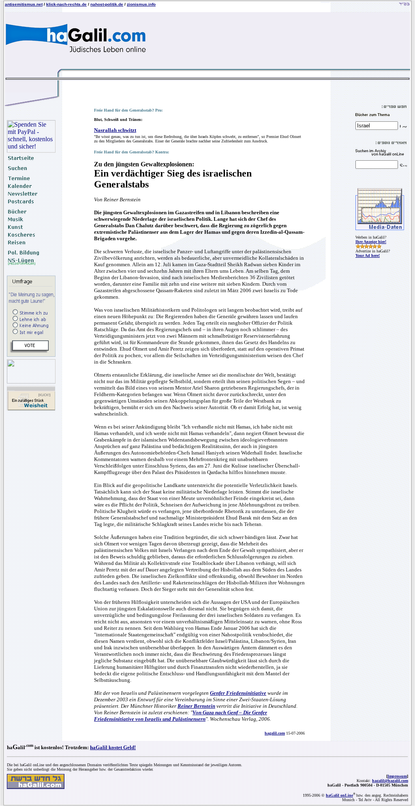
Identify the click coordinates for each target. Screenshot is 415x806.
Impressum (397, 776)
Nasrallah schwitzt (115, 130)
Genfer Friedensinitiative (238, 693)
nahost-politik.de (106, 4)
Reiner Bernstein (196, 706)
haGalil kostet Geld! (113, 747)
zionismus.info (141, 4)
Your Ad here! (367, 255)
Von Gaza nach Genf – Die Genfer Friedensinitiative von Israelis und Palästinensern (180, 715)
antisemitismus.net (24, 4)
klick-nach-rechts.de (66, 4)
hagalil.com (275, 733)
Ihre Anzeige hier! (370, 241)
